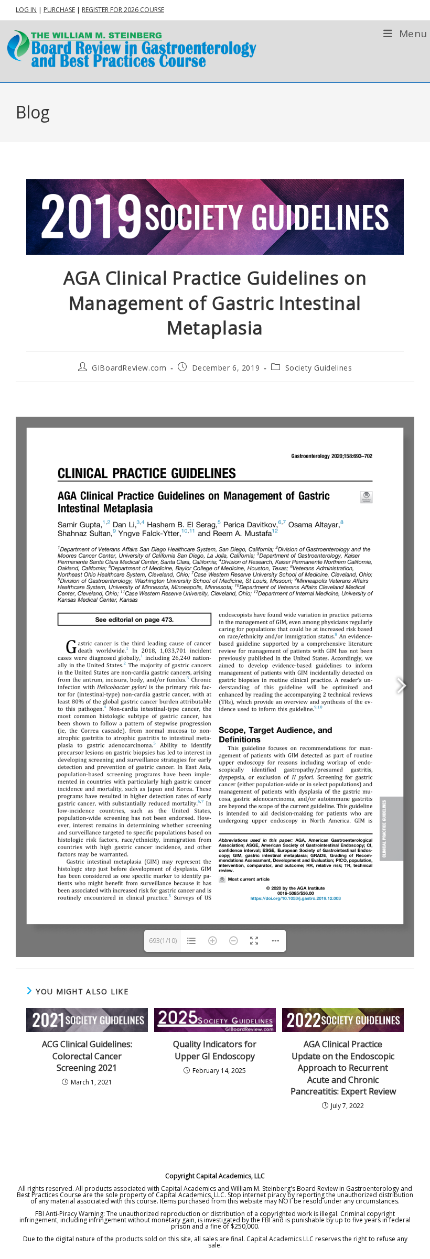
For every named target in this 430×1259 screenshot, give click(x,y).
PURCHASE (59, 9)
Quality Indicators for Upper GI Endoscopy (214, 1049)
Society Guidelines (318, 368)
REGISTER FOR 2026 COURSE (123, 9)
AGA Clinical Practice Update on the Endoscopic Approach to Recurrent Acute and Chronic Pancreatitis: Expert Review (343, 1067)
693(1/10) (163, 940)
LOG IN (26, 9)
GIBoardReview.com (129, 368)
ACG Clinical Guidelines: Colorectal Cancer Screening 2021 (87, 1055)
